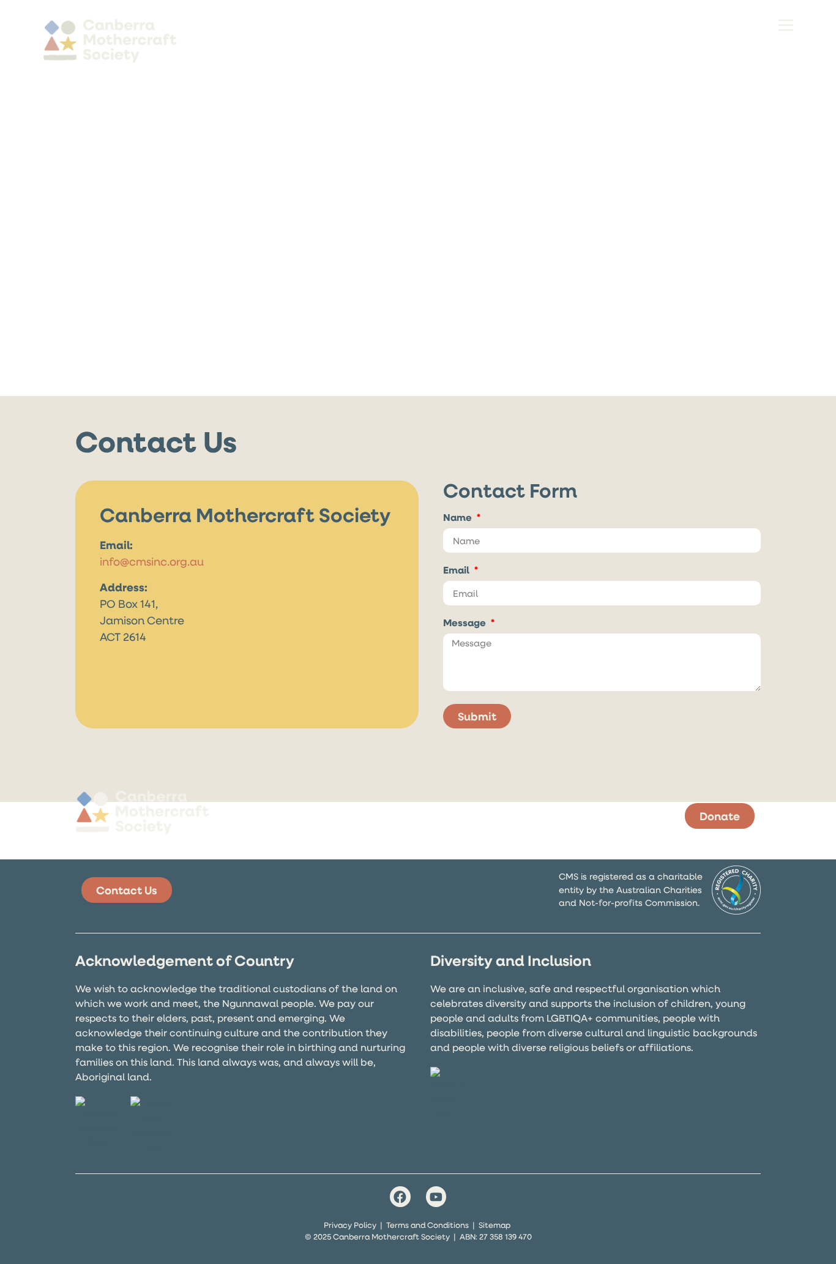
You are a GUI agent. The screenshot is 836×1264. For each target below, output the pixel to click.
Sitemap (494, 1225)
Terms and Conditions (427, 1225)
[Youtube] (436, 1196)
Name (458, 518)
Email (457, 571)
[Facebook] (400, 1196)
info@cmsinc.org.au (152, 561)
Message (465, 623)
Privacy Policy (350, 1225)
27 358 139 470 (505, 1236)
